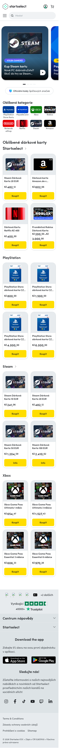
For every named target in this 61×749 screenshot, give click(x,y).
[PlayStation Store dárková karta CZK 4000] (15, 322)
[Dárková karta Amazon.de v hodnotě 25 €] (43, 164)
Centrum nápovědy (18, 618)
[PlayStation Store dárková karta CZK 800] (15, 273)
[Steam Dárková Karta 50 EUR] (15, 431)
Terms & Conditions (13, 718)
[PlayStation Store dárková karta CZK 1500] (43, 273)
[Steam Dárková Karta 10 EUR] (15, 382)
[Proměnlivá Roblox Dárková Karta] (43, 214)
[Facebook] (16, 701)
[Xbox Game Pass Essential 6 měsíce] (43, 540)
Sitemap (32, 730)
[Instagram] (7, 701)
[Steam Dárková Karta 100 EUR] (43, 431)
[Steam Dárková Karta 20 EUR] (15, 164)
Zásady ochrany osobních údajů (20, 724)
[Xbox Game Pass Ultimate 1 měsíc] (15, 491)
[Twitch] (42, 701)
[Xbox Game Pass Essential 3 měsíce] (15, 540)
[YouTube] (33, 701)
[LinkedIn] (51, 701)
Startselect (11, 627)
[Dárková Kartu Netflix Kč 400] (15, 214)
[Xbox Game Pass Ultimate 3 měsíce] (43, 491)
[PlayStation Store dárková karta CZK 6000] (43, 322)
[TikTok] (25, 701)
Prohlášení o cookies (14, 730)
